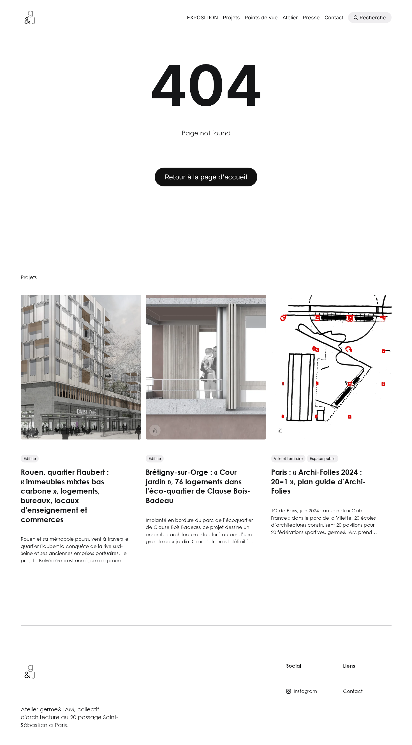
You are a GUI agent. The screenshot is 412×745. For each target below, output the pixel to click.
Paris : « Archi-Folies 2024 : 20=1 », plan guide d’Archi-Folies (318, 481)
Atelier (290, 17)
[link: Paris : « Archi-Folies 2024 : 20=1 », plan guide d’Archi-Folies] (331, 437)
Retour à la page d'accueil (206, 177)
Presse (311, 17)
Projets (231, 17)
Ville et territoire (288, 458)
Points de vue (261, 17)
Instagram (305, 691)
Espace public (322, 458)
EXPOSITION (202, 17)
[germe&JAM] (30, 430)
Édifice (30, 458)
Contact (334, 17)
